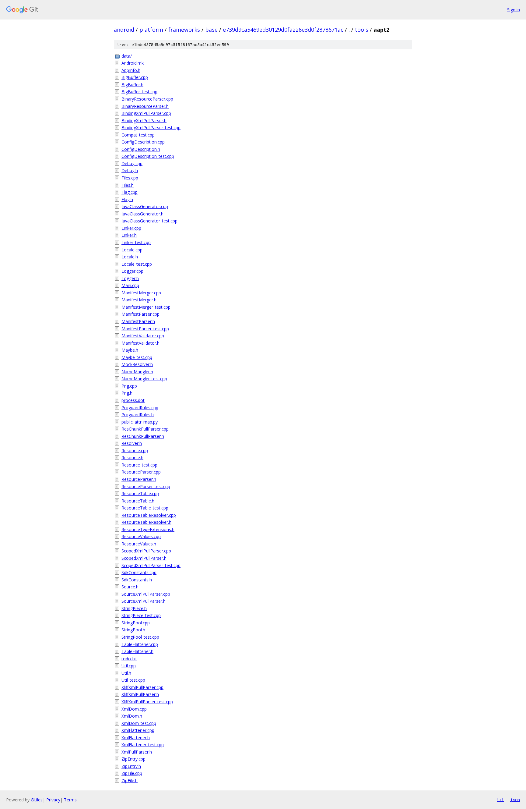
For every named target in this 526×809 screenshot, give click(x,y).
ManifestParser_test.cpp (145, 329)
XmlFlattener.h (135, 737)
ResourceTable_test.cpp (144, 508)
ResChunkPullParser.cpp (145, 429)
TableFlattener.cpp (139, 644)
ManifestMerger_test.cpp (145, 307)
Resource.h (132, 457)
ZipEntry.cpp (133, 759)
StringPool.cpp (135, 623)
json (515, 799)
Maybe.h (129, 350)
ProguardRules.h (137, 414)
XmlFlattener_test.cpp (142, 744)
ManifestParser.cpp (140, 314)
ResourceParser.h (138, 479)
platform (151, 29)
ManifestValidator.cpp (142, 336)
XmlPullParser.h (136, 752)
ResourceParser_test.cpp (145, 486)
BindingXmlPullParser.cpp (146, 113)
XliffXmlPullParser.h (140, 694)
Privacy (53, 800)
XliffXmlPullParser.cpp (142, 687)
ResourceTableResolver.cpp (148, 515)
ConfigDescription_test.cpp (147, 156)
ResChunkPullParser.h (142, 436)
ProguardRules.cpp (139, 407)
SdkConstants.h (136, 580)
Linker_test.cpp (136, 242)
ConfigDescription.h (140, 149)
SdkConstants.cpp (138, 572)
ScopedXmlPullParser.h (144, 558)
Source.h (130, 587)
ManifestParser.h (138, 321)
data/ (126, 56)
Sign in (513, 9)
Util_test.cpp (133, 680)
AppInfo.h (130, 70)
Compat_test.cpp (138, 135)
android (124, 29)
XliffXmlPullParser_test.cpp (147, 701)
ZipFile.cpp (131, 773)
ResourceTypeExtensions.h (147, 529)
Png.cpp (129, 386)
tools (361, 29)
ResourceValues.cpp (141, 536)
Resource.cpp (134, 450)
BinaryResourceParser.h (145, 106)
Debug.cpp (131, 163)
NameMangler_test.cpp (144, 378)
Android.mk (132, 63)
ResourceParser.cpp (141, 472)
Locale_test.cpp (136, 264)
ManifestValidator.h (140, 343)
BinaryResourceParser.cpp (147, 99)
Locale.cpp (131, 250)
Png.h (126, 393)
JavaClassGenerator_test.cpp (149, 221)
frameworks (184, 29)
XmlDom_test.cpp (138, 723)
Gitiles (37, 800)
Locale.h (129, 257)
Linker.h (129, 235)
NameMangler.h (137, 371)
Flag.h (127, 199)
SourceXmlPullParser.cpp (145, 594)
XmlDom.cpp (134, 709)
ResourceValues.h (138, 544)
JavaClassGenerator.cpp (144, 206)
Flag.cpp (129, 192)
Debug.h (129, 170)
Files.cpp (129, 178)
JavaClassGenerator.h (142, 214)
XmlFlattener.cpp (137, 730)
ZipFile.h (129, 780)
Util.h (126, 673)
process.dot (133, 400)
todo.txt (129, 659)
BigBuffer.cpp (134, 77)
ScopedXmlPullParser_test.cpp (151, 565)
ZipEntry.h (131, 766)
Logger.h (130, 278)
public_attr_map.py (139, 422)
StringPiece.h (134, 608)
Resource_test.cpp (139, 465)
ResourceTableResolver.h (146, 522)
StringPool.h (133, 630)
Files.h (127, 185)
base (211, 29)
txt (500, 799)
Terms (70, 800)
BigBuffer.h (132, 84)
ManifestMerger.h (138, 300)
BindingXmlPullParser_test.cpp (151, 127)
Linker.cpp (131, 228)
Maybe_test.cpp (136, 357)
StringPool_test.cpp (140, 637)
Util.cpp (128, 666)
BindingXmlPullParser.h (144, 120)
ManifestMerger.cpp (141, 293)
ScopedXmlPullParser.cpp (146, 551)
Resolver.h (131, 443)
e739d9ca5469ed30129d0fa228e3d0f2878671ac (283, 29)
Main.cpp (130, 285)
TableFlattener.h (137, 651)
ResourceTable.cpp (140, 493)
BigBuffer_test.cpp (139, 91)
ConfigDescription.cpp (143, 142)
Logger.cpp (132, 271)
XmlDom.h (131, 716)
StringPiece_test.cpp (141, 615)
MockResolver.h (137, 364)
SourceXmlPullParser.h (143, 601)
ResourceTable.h (137, 501)
